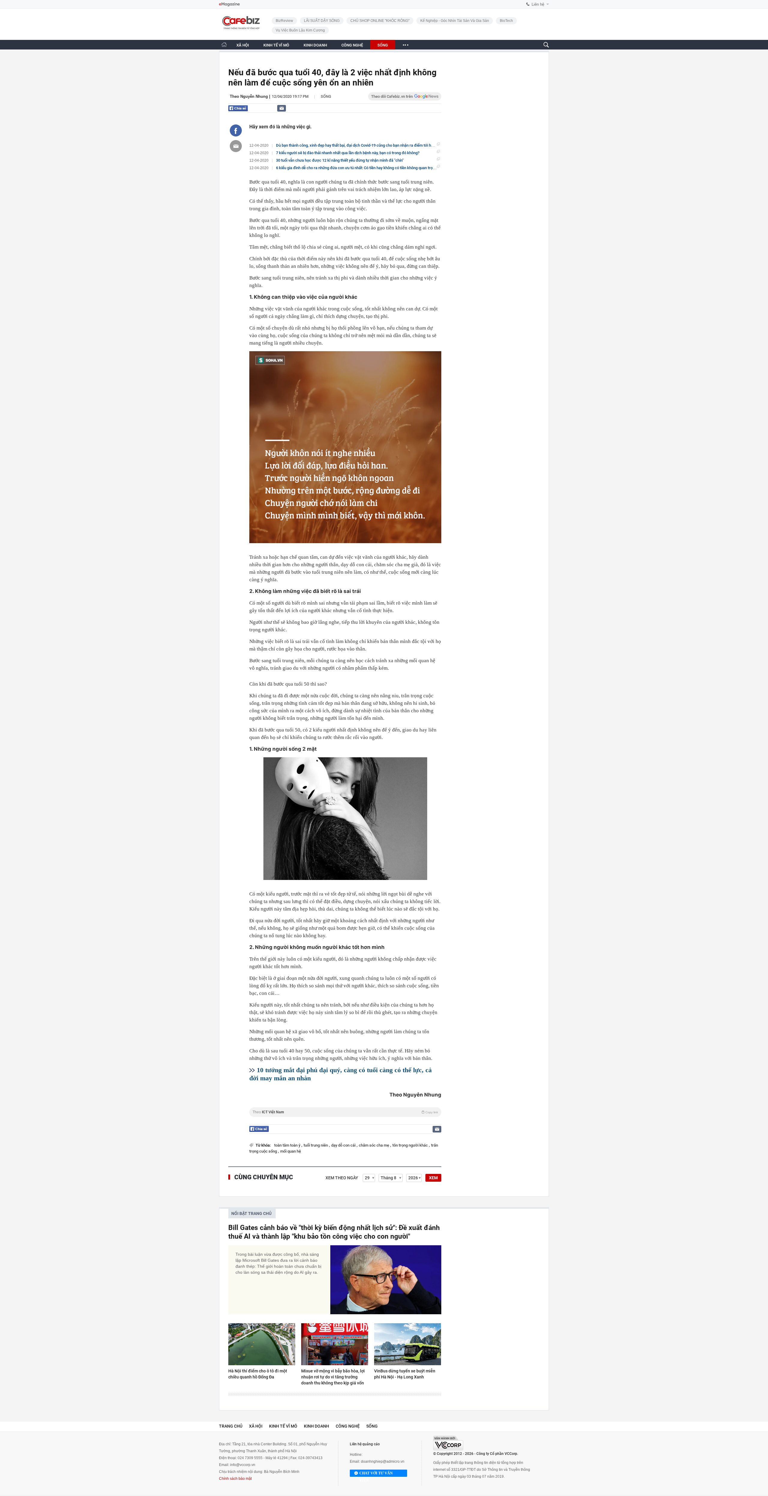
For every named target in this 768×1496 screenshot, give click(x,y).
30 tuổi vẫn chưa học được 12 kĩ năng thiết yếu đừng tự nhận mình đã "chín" (340, 160)
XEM (433, 1177)
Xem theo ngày (342, 1177)
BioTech (506, 21)
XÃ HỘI (242, 45)
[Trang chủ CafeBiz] (224, 44)
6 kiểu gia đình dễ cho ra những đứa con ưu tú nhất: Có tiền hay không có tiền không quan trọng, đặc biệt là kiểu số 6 (374, 168)
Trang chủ (230, 1426)
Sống (326, 96)
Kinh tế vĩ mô (283, 1426)
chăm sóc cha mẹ (374, 1145)
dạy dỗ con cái (343, 1145)
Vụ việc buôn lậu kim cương (300, 30)
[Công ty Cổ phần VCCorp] (448, 1443)
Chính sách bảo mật (235, 1479)
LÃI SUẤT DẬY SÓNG (322, 21)
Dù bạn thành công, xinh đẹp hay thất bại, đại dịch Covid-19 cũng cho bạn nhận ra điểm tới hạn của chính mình (369, 145)
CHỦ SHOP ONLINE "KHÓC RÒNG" (380, 21)
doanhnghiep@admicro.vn (382, 1461)
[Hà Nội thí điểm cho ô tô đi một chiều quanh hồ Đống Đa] (261, 1344)
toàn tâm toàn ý (287, 1145)
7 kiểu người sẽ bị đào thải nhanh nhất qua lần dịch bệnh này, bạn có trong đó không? (347, 153)
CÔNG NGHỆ (352, 45)
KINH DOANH (315, 45)
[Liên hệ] (281, 108)
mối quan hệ (290, 1151)
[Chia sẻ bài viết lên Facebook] (236, 130)
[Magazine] (229, 4)
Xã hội (255, 1426)
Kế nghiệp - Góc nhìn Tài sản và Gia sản (454, 21)
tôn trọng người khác (410, 1145)
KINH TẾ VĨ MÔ (276, 45)
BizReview (284, 21)
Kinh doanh (316, 1426)
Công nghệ (348, 1426)
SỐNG (382, 45)
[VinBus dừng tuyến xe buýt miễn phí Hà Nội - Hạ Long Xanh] (407, 1344)
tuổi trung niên (316, 1145)
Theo (345, 1112)
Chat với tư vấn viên (376, 1474)
